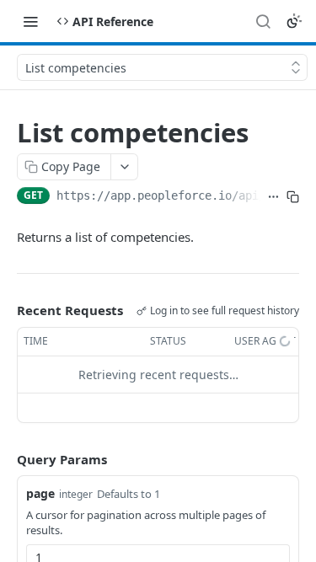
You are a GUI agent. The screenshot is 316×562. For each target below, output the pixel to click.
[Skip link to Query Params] (5, 459)
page (40, 493)
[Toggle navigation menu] (30, 21)
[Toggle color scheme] (294, 21)
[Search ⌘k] (262, 21)
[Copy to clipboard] (293, 197)
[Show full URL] (273, 197)
